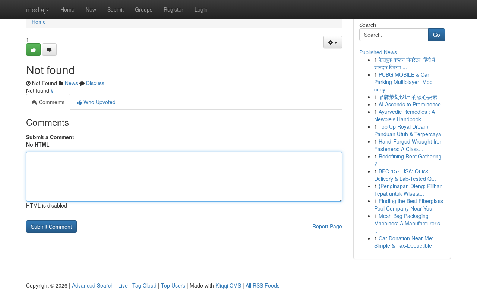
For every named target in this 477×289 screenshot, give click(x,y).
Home (67, 9)
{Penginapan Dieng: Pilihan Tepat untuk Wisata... (408, 189)
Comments (50, 102)
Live (123, 285)
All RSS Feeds (262, 285)
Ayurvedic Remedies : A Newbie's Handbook (404, 115)
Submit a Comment (50, 137)
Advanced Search (93, 285)
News (71, 83)
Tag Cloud (144, 285)
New (91, 9)
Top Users (173, 285)
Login (201, 9)
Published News (378, 52)
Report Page (327, 226)
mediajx (37, 9)
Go (436, 34)
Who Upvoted (99, 102)
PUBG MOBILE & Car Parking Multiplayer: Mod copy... (403, 82)
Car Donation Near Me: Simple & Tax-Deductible (403, 241)
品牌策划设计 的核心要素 (408, 96)
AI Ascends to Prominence (410, 104)
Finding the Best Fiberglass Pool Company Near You (408, 204)
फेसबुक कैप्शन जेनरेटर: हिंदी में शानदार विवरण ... (404, 63)
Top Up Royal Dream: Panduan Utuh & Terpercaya (407, 130)
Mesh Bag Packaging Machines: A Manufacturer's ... (407, 223)
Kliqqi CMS (228, 285)
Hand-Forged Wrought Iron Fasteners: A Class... (408, 145)
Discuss (95, 83)
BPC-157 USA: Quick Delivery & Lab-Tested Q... (405, 174)
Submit (115, 9)
